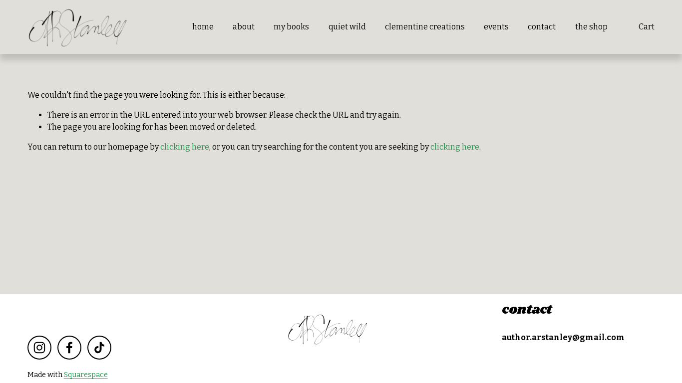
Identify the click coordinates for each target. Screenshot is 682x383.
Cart (647, 26)
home (203, 26)
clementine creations (425, 26)
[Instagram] (39, 348)
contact (542, 26)
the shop (591, 26)
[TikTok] (99, 348)
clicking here (184, 147)
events (496, 26)
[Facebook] (69, 348)
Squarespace (86, 375)
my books (291, 26)
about (244, 26)
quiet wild (347, 26)
